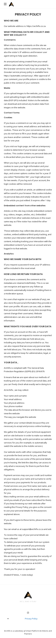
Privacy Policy (31, 618)
